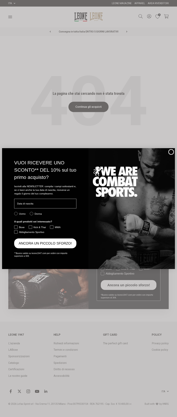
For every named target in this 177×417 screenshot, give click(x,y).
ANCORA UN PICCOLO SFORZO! (45, 243)
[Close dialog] (171, 152)
